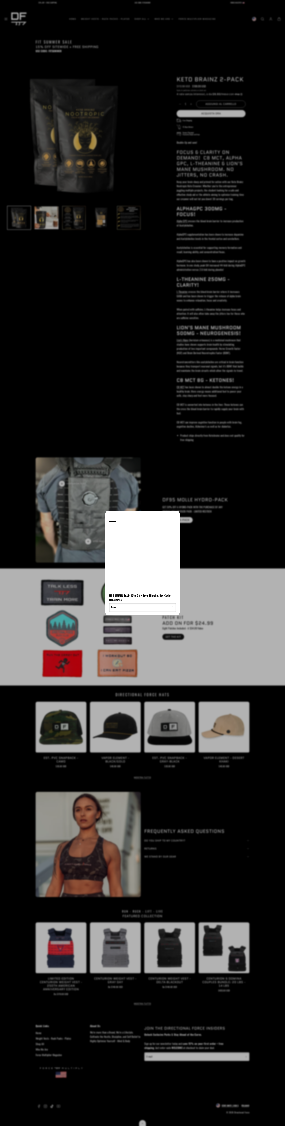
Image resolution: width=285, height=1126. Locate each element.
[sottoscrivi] (173, 607)
